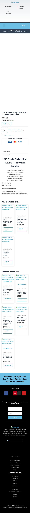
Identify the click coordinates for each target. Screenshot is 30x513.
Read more (8, 298)
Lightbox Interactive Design (20, 507)
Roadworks (12, 132)
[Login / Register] (4, 13)
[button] (4, 25)
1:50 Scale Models (12, 130)
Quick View (8, 215)
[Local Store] (3, 6)
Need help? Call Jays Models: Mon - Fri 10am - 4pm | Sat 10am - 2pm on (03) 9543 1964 (15, 379)
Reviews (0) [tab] (6, 155)
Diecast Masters (9, 136)
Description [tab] (6, 151)
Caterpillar (20, 130)
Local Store (8, 6)
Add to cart (6, 124)
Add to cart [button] (7, 229)
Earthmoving (5, 132)
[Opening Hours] (18, 7)
